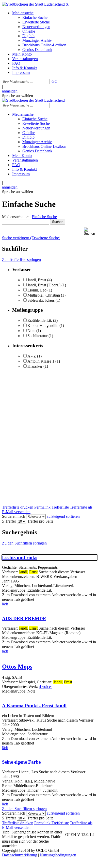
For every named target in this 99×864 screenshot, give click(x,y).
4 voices (45, 686)
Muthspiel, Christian (43, 295)
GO (55, 81)
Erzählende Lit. (39, 320)
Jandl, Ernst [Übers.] (43, 285)
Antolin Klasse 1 (40, 361)
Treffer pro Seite (40, 521)
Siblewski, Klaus (41, 300)
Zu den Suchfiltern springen (24, 543)
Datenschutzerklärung (19, 855)
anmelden (10, 91)
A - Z (31, 356)
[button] (90, 231)
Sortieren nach (13, 516)
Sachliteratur (37, 336)
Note (31, 330)
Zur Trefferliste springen (21, 259)
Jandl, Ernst (36, 280)
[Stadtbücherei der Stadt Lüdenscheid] (33, 4)
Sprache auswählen (17, 96)
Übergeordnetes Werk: (20, 686)
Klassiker (34, 366)
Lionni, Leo (36, 290)
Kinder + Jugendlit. (42, 325)
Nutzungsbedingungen (58, 855)
